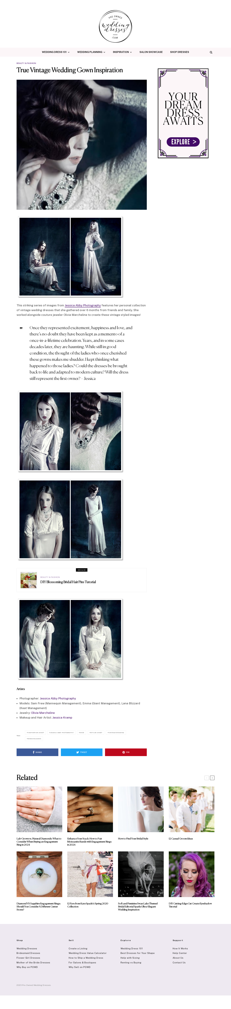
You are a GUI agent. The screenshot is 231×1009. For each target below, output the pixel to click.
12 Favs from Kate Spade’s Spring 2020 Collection (87, 905)
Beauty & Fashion (26, 63)
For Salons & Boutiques (82, 962)
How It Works (180, 948)
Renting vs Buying (131, 962)
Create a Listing (78, 948)
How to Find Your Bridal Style (133, 838)
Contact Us (179, 962)
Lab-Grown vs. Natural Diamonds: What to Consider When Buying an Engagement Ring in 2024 (39, 841)
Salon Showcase (151, 52)
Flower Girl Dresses (28, 958)
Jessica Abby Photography (83, 305)
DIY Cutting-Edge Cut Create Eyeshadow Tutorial (190, 905)
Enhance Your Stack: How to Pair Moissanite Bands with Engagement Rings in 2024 (89, 841)
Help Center (180, 953)
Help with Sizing (130, 958)
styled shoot (96, 732)
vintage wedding (116, 732)
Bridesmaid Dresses (28, 953)
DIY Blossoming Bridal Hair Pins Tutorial (68, 582)
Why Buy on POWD (27, 967)
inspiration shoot (36, 732)
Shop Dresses (179, 52)
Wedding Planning (89, 52)
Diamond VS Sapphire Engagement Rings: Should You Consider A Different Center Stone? (39, 906)
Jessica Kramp (62, 717)
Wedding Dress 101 (54, 52)
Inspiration (121, 52)
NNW (82, 732)
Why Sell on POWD (80, 967)
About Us (178, 958)
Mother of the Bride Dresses (33, 962)
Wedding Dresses (27, 948)
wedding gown (34, 739)
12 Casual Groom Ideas (181, 838)
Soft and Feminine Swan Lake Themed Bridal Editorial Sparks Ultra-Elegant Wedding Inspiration (138, 906)
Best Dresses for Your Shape (138, 953)
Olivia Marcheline (43, 712)
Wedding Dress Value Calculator (88, 953)
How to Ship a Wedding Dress (86, 958)
